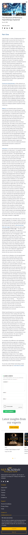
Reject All (14, 532)
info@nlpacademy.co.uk (6, 515)
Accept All (14, 528)
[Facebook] (2, 28)
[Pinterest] (7, 481)
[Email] (12, 28)
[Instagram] (5, 481)
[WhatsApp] (9, 28)
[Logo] (6, 2)
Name (5, 392)
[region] (14, 525)
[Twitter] (4, 28)
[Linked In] (7, 28)
